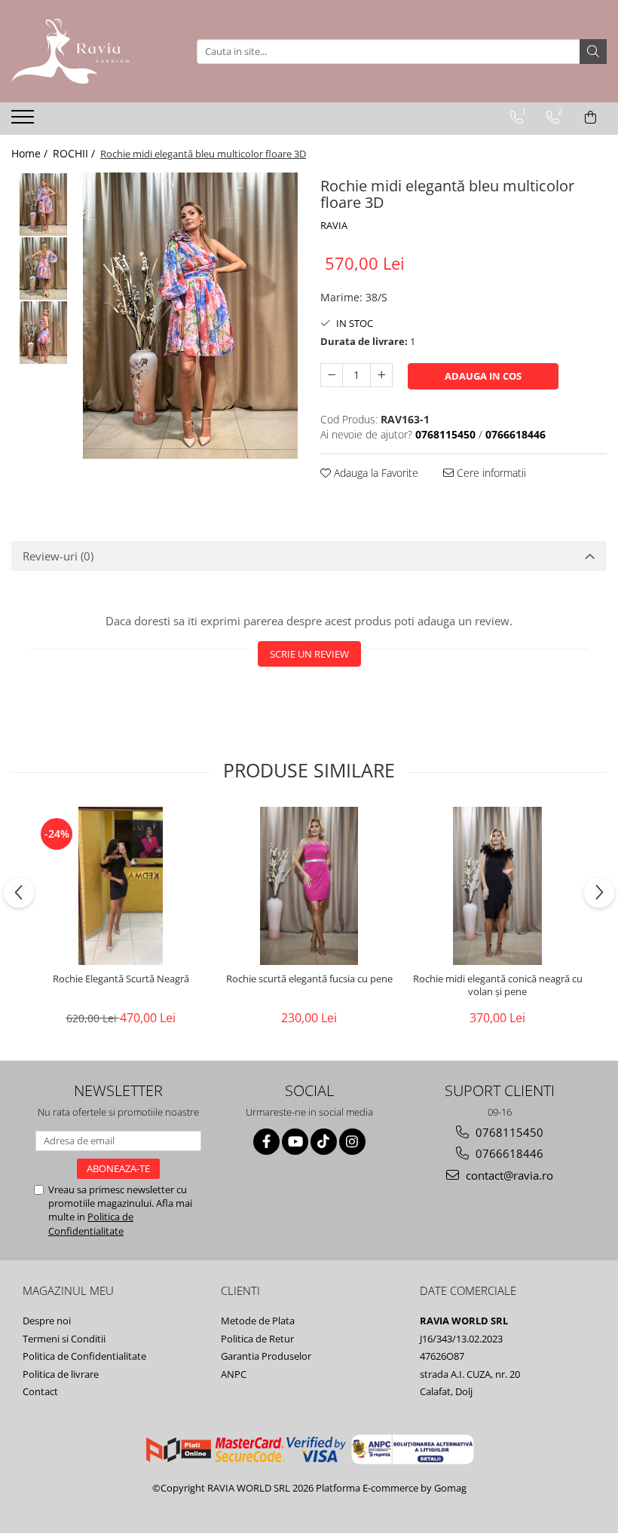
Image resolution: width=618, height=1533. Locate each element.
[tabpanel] (190, 316)
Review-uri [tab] (58, 555)
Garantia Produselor (266, 1356)
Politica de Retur (257, 1338)
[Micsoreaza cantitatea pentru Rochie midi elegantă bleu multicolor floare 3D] (331, 375)
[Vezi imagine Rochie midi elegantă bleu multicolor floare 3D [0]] (43, 204)
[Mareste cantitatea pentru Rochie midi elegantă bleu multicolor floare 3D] (381, 375)
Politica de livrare (61, 1374)
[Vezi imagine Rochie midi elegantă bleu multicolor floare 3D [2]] (43, 332)
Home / (30, 153)
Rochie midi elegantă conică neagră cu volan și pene (498, 985)
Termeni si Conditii (64, 1338)
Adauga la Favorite (374, 473)
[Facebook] (266, 1141)
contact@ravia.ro (508, 1175)
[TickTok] (324, 1141)
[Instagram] (352, 1141)
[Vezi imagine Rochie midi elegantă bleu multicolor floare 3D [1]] (43, 268)
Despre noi (47, 1320)
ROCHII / (75, 153)
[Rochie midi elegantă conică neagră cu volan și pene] (497, 886)
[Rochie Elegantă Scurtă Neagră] (120, 886)
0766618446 (508, 1153)
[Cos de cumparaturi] (590, 117)
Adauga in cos (483, 376)
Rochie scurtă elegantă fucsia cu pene (309, 979)
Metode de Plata (258, 1320)
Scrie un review (309, 654)
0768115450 (508, 1132)
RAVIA (333, 225)
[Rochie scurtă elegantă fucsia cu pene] (309, 886)
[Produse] (24, 121)
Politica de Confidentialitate (90, 1223)
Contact (40, 1391)
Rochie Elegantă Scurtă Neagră (121, 979)
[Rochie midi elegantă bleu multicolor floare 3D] (190, 316)
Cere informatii (490, 473)
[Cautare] (593, 51)
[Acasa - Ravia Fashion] (86, 51)
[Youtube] (295, 1141)
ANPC (233, 1374)
